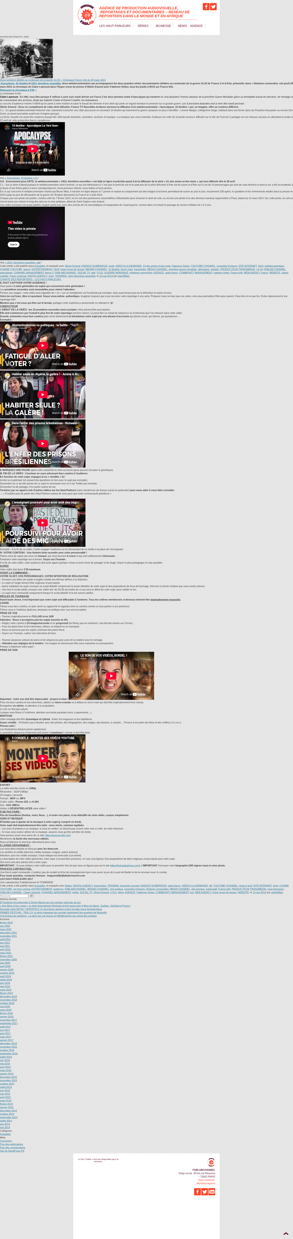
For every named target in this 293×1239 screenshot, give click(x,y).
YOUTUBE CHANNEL (203, 266)
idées (121, 892)
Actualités (39, 266)
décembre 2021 (8, 932)
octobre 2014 (7, 1114)
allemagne (203, 269)
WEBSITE (274, 272)
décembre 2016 (8, 1043)
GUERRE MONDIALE (116, 272)
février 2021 (6, 956)
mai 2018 (5, 1006)
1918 (56, 269)
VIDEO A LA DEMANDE (128, 266)
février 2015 (6, 1104)
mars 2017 (5, 1037)
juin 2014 (5, 1124)
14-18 (259, 269)
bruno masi (127, 269)
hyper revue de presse (72, 269)
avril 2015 (5, 1097)
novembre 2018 (8, 1000)
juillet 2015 (6, 1087)
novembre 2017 (8, 1020)
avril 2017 (5, 1033)
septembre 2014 (9, 1117)
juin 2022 (5, 926)
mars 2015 (5, 1100)
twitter (75, 892)
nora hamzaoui (276, 889)
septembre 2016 (9, 1053)
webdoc (215, 269)
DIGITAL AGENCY (37, 276)
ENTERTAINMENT (42, 269)
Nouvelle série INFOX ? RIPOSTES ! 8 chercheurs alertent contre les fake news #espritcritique (51, 909)
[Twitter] (213, 6)
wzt (192, 892)
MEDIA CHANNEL (157, 269)
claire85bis (123, 276)
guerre (26, 269)
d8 (210, 885)
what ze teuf (245, 885)
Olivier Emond (72, 266)
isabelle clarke (221, 272)
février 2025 (6, 922)
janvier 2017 (6, 1040)
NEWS (182, 25)
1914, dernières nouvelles (46, 83)
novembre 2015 (8, 1080)
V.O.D (100, 272)
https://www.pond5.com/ (58, 835)
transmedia (140, 269)
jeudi (111, 266)
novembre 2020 (8, 959)
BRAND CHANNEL (96, 269)
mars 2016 (5, 1070)
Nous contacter (206, 1180)
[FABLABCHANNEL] (87, 15)
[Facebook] (206, 6)
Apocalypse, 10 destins (14, 83)
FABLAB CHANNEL (275, 269)
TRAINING (61, 276)
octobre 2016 (7, 1050)
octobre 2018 (7, 1003)
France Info (236, 272)
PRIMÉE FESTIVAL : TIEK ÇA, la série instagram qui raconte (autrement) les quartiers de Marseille (53, 912)
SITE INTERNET (247, 266)
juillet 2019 (6, 979)
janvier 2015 (6, 1107)
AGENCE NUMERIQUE (94, 266)
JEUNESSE (163, 25)
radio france (171, 272)
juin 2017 (5, 1030)
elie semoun (198, 889)
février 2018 (6, 1013)
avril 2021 (5, 949)
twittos (68, 885)
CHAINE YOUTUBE (11, 269)
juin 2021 (5, 942)
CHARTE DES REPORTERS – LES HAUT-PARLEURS (30, 279)
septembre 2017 (9, 1023)
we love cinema (21, 889)
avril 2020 (5, 966)
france (264, 272)
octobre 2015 (7, 1084)
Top (286, 1233)
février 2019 (6, 993)
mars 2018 (5, 1010)
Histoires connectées (141, 272)
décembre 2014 (8, 1110)
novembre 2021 (8, 936)
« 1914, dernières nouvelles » (22, 262)
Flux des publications (11, 1144)
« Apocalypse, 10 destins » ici (21, 178)
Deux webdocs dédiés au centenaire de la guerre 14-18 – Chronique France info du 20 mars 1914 (53, 80)
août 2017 (5, 1026)
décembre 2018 (8, 996)
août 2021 (5, 939)
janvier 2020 (6, 969)
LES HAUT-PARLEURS (115, 25)
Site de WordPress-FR (12, 1151)
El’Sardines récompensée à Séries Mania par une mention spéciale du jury (40, 902)
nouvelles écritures (227, 266)
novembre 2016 (8, 1047)
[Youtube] (211, 1191)
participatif (211, 889)
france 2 (49, 272)
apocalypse (6, 272)
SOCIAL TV (84, 272)
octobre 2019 (7, 973)
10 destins (113, 269)
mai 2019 (5, 986)
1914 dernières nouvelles (82, 276)
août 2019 (5, 976)
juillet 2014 (6, 1120)
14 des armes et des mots (156, 266)
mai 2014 (5, 1127)
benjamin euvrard (129, 885)
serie (51, 276)
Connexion (6, 1141)
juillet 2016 (6, 1057)
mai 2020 (5, 963)
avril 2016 (5, 1067)
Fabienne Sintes (181, 266)
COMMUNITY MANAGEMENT (195, 272)
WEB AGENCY (252, 272)
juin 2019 (5, 983)
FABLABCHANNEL (65, 272)
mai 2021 (5, 946)
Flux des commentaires (12, 1147)
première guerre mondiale (183, 269)
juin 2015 (5, 1090)
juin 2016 (5, 1060)
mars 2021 (5, 953)
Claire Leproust (18, 276)
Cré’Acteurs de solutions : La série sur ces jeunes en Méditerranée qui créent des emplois (48, 916)
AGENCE (196, 25)
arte (93, 272)
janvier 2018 (6, 1016)
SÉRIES (142, 25)
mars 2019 (5, 990)
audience (58, 889)
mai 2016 (5, 1063)
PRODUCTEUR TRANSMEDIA (237, 269)
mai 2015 (5, 1094)
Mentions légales (206, 1183)
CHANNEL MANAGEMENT (29, 272)
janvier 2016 (6, 1073)
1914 (260, 266)
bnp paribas (116, 889)
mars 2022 (5, 929)
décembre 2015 (8, 1077)
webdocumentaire (274, 266)
